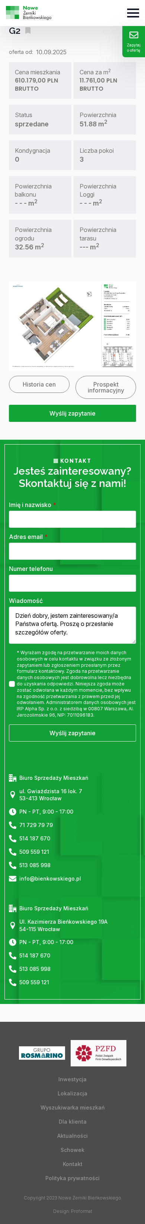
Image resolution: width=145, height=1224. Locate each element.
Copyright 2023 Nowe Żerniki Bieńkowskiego (72, 1198)
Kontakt (73, 1164)
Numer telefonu (31, 569)
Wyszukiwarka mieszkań (72, 1107)
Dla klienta (73, 1121)
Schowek (72, 1150)
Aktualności (72, 1136)
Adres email (28, 537)
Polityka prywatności (72, 1178)
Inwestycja (72, 1079)
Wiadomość (26, 601)
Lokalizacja (72, 1093)
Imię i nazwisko (32, 505)
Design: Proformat (72, 1211)
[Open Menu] (133, 13)
